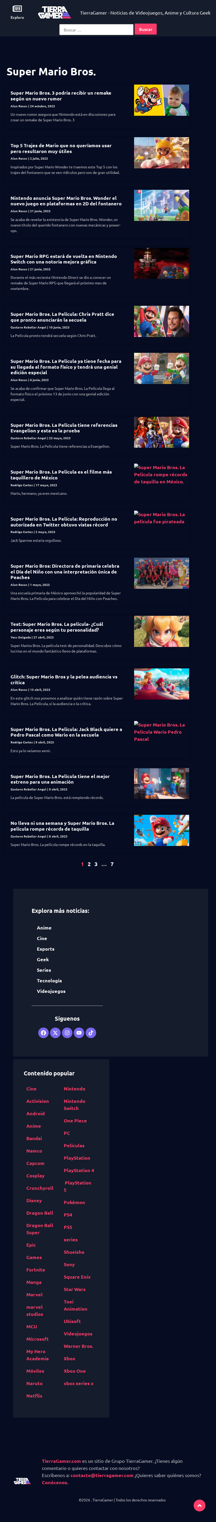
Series (44, 970)
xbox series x (79, 1383)
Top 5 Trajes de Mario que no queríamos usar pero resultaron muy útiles (61, 148)
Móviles (35, 1371)
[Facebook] (43, 1033)
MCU (31, 1326)
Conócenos (54, 1482)
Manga (34, 1282)
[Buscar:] (96, 29)
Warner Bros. (78, 1346)
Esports (46, 949)
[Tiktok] (91, 1033)
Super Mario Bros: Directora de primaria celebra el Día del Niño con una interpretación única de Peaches (65, 571)
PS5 (68, 1227)
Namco (34, 1151)
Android (35, 1113)
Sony (69, 1264)
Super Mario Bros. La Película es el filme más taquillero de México (61, 474)
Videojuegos (51, 991)
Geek (43, 959)
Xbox (69, 1358)
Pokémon (74, 1202)
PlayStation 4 (79, 1170)
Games (34, 1257)
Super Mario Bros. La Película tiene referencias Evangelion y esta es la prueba (64, 428)
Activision (37, 1101)
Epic (31, 1245)
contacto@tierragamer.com (102, 1475)
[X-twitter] (55, 1033)
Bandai (34, 1138)
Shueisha (74, 1252)
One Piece (75, 1120)
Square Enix (77, 1277)
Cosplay (35, 1175)
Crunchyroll (39, 1188)
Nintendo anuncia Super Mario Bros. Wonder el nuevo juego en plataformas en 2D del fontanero (66, 201)
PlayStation (77, 1158)
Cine (42, 938)
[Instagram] (67, 1033)
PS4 (68, 1214)
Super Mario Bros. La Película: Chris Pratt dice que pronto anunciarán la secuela (62, 317)
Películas (74, 1145)
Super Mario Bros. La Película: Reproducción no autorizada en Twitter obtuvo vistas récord (64, 522)
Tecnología (49, 980)
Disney (34, 1200)
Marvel (34, 1294)
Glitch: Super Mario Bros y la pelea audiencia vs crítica (64, 679)
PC (67, 1133)
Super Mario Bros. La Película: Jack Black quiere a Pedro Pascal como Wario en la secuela (66, 732)
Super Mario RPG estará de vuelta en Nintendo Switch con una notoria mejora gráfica (64, 259)
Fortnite (35, 1269)
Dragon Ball (39, 1213)
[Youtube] (79, 1033)
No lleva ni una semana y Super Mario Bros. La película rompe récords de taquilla (62, 826)
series (71, 1239)
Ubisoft (72, 1321)
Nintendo (74, 1088)
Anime (44, 927)
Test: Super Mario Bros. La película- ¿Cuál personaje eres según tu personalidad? (57, 627)
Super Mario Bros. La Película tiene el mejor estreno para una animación (60, 779)
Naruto (34, 1383)
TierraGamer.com (61, 1461)
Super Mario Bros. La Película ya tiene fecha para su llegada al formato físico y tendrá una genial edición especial (66, 366)
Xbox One (75, 1371)
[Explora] (17, 8)
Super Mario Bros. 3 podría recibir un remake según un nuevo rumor (61, 95)
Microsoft (37, 1339)
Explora (17, 17)
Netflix (34, 1396)
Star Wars (75, 1289)
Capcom (35, 1163)
